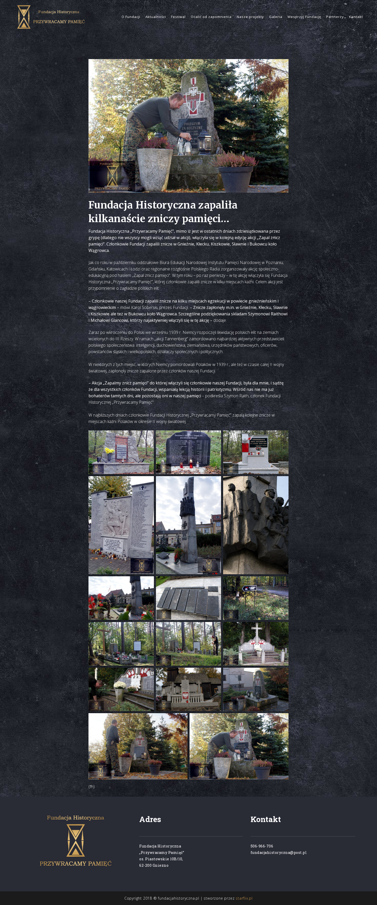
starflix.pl (244, 898)
